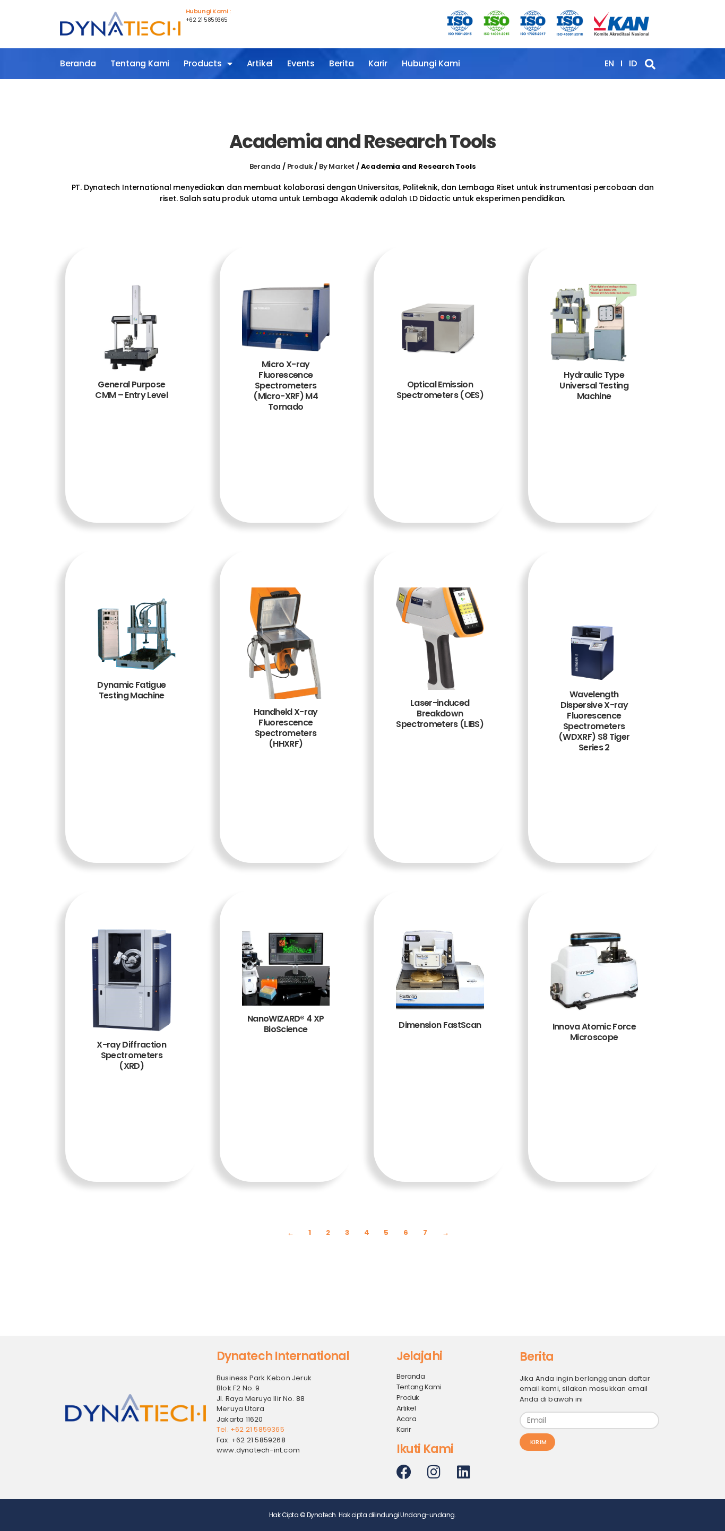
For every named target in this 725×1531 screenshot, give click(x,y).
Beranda (78, 63)
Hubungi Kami (431, 63)
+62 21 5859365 (207, 20)
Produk (300, 166)
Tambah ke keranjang (131, 468)
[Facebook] (404, 1472)
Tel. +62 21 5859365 (250, 1429)
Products (202, 63)
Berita (341, 63)
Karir (377, 63)
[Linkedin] (463, 1472)
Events (301, 63)
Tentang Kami (140, 63)
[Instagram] (433, 1472)
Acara (406, 1419)
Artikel (260, 63)
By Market (337, 166)
